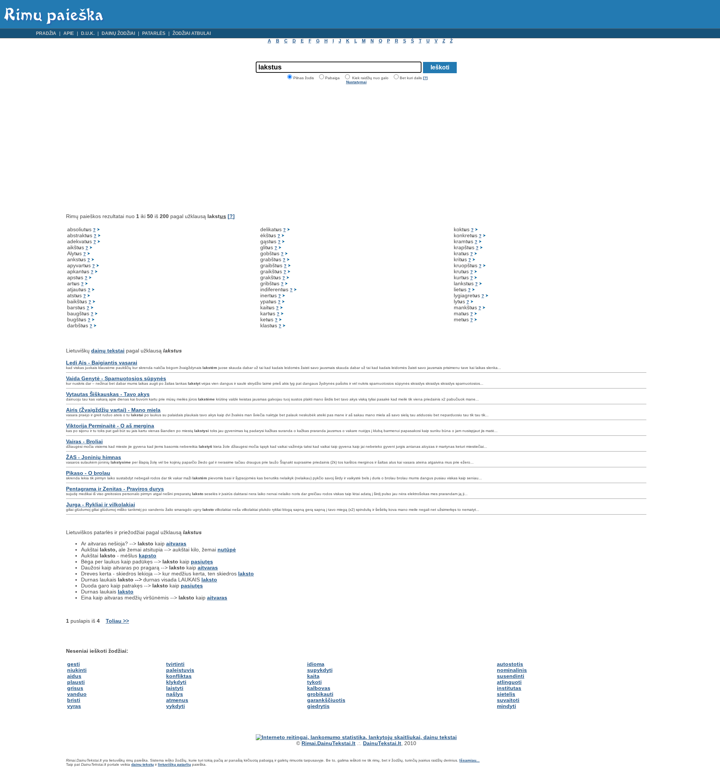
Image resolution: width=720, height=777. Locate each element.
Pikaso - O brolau (88, 473)
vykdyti (175, 706)
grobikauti (320, 694)
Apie (68, 33)
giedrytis (318, 706)
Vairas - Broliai (84, 441)
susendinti (510, 676)
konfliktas (179, 676)
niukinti (77, 670)
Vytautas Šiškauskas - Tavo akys (108, 394)
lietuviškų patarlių (174, 764)
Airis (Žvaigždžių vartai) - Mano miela (113, 410)
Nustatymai (356, 82)
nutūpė (227, 550)
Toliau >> (117, 621)
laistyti (174, 688)
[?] (425, 78)
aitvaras (176, 544)
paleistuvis (180, 670)
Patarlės (153, 33)
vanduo (77, 694)
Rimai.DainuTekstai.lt (329, 743)
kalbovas (318, 688)
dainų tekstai (107, 351)
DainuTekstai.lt (382, 743)
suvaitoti (508, 700)
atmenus (177, 700)
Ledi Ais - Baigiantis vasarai (101, 363)
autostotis (510, 664)
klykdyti (176, 682)
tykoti (314, 682)
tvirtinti (175, 664)
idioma (315, 664)
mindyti (506, 706)
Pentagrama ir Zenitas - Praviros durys (115, 489)
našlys (174, 694)
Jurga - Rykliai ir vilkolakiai (100, 504)
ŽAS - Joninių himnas (93, 457)
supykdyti (320, 670)
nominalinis (512, 670)
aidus (74, 676)
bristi (73, 700)
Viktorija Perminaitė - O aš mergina (110, 426)
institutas (509, 688)
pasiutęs (202, 562)
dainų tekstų (142, 764)
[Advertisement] (129, 148)
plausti (76, 682)
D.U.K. (87, 33)
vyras (74, 706)
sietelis (506, 694)
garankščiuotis (326, 700)
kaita (313, 676)
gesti (73, 664)
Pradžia (46, 33)
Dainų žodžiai (118, 33)
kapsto (147, 556)
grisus (75, 688)
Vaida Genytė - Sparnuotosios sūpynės (116, 378)
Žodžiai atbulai (191, 33)
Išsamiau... (469, 760)
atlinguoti (509, 682)
